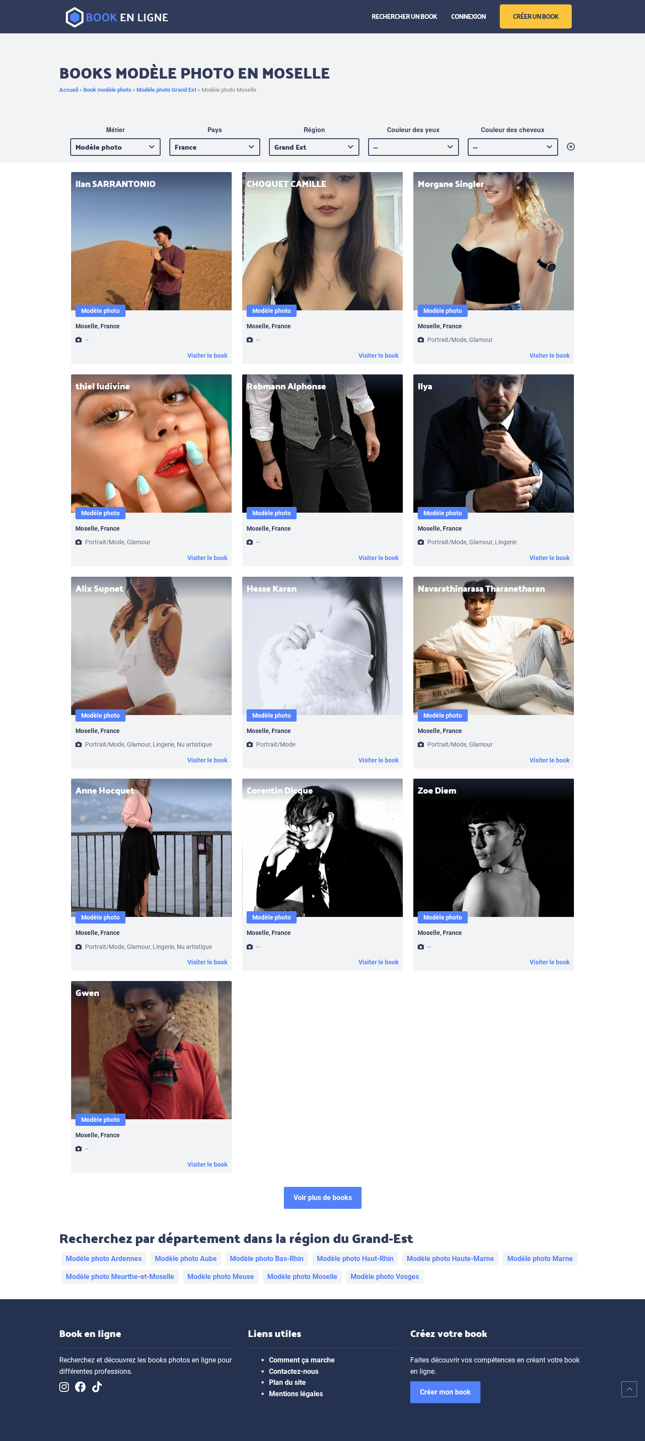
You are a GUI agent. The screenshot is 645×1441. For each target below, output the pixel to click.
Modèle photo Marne (540, 1258)
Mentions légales (296, 1394)
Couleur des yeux (413, 129)
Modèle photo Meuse (220, 1276)
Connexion (468, 16)
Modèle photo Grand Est (166, 89)
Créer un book (536, 16)
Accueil (68, 89)
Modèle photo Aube (186, 1258)
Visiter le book (207, 355)
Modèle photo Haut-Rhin (355, 1258)
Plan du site (287, 1382)
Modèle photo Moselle (302, 1276)
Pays (215, 129)
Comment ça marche (302, 1360)
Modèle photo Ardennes (104, 1258)
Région (314, 129)
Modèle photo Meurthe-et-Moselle (120, 1276)
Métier (115, 129)
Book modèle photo (107, 89)
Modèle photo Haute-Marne (450, 1258)
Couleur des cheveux (513, 129)
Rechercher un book (404, 16)
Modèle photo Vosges (385, 1276)
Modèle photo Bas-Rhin (267, 1258)
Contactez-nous (294, 1371)
